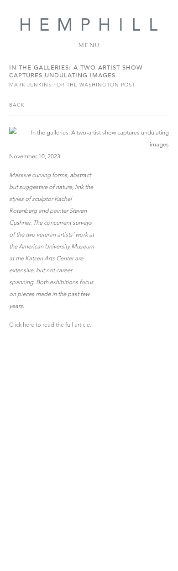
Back (17, 105)
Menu (89, 45)
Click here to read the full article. (50, 324)
